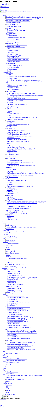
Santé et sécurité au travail (9, 120)
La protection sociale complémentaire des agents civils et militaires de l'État (14, 146)
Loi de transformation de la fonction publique (11, 33)
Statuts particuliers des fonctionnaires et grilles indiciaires (12, 187)
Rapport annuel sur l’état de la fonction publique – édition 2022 (13, 270)
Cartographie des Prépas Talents (9, 239)
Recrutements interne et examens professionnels (12, 279)
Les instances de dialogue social (11, 207)
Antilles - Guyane (8, 384)
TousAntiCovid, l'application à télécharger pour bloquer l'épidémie (13, 26)
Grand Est (7, 387)
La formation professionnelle (9, 73)
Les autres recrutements (5, 242)
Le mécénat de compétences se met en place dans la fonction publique (15, 100)
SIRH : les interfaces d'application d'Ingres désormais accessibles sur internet (16, 37)
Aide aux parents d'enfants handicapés (10, 373)
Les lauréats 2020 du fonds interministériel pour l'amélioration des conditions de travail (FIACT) (18, 58)
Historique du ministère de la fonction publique (12, 50)
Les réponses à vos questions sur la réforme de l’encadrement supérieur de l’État (16, 180)
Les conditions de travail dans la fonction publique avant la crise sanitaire (15, 296)
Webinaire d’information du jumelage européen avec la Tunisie (14, 160)
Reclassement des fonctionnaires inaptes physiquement (12, 116)
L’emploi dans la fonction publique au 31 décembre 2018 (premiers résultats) (16, 318)
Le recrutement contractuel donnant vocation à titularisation (12, 253)
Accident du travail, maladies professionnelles (12, 280)
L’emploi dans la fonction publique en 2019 (12, 299)
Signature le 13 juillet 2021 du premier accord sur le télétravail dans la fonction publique (17, 213)
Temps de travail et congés (6, 209)
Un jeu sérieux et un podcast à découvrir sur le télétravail (13, 212)
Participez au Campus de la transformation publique (13, 39)
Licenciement (9, 115)
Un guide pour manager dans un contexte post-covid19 (12, 24)
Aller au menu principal (4, 3)
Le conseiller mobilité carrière (10, 106)
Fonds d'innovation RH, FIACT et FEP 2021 (12, 57)
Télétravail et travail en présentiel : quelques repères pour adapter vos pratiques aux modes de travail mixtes (18, 21)
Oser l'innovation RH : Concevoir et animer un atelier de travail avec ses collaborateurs (16, 358)
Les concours (4, 223)
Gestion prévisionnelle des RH (10, 102)
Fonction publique (4, 14)
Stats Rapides (7, 306)
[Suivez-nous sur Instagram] (3, 9)
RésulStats (7, 329)
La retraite (8, 112)
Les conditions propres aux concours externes (11, 224)
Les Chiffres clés (8, 292)
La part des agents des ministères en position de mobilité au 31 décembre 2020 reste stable (17, 310)
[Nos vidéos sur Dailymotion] (3, 10)
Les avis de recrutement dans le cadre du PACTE (13, 248)
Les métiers (4, 257)
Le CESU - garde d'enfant (9, 371)
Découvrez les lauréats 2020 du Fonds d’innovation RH (13, 61)
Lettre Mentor (4, 366)
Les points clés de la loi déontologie (11, 196)
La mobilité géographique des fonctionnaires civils (13, 301)
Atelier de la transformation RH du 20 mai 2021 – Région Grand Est (15, 132)
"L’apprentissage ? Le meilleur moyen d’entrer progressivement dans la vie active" (15, 264)
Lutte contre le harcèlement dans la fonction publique (13, 192)
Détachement (8, 83)
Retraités (4, 374)
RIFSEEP (8, 145)
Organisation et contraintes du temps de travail (12, 303)
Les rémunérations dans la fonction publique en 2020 (13, 274)
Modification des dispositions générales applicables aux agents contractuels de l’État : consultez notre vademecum (20, 186)
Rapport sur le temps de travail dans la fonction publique (12, 210)
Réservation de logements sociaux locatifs (10, 378)
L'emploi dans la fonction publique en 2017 (12, 304)
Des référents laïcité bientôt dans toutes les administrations (14, 67)
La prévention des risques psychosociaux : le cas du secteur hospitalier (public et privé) (17, 341)
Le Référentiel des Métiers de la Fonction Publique (9, 394)
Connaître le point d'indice (10, 155)
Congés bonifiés (9, 217)
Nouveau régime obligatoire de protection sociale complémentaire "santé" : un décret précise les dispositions (19, 149)
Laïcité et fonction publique (9, 64)
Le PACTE (7, 247)
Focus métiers (7, 260)
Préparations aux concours (6, 230)
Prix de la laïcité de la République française (12, 69)
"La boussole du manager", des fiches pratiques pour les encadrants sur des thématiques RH (16, 359)
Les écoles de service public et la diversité (12, 96)
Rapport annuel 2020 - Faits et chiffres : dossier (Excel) (13, 287)
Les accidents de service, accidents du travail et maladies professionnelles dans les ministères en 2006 (18, 338)
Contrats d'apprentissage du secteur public (11, 266)
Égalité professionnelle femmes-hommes (12, 78)
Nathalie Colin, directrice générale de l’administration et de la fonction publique (16, 47)
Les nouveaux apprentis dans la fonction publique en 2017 (14, 323)
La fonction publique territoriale (9, 43)
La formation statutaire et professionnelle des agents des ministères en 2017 (15, 320)
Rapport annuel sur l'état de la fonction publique (8, 269)
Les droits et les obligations (10, 193)
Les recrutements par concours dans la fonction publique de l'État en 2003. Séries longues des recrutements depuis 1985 (21, 330)
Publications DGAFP (4, 355)
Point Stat (7, 295)
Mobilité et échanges (8, 176)
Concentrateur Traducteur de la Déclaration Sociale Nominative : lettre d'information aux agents (18, 141)
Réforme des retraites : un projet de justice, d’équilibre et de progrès (15, 44)
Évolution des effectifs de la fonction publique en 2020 (13, 271)
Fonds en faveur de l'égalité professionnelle (12, 77)
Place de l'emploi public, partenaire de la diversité (13, 94)
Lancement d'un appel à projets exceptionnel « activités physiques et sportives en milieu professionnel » (19, 53)
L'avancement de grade (10, 109)
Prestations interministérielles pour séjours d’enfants (12, 380)
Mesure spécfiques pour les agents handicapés (12, 86)
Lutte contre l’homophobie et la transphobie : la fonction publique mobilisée (16, 98)
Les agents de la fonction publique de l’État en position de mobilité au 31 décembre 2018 (17, 321)
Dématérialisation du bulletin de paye (11, 157)
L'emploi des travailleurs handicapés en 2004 (12, 336)
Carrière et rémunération (10, 184)
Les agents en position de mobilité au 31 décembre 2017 (13, 322)
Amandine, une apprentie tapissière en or (10, 265)
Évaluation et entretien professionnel (11, 110)
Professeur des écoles (9, 262)
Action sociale (3, 367)
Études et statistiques (9, 123)
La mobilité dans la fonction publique (7, 383)
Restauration (4, 368)
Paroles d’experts (9, 74)
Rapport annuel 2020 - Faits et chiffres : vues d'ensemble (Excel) (14, 288)
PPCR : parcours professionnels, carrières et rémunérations (12, 142)
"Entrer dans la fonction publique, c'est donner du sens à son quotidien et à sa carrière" (17, 258)
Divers (4, 351)
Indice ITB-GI (4, 294)
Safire (2, 221)
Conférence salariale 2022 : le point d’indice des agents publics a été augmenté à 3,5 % (17, 45)
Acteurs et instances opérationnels (11, 121)
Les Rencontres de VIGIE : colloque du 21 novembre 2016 (12, 362)
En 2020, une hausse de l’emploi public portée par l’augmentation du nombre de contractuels (17, 297)
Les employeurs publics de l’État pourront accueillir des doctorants (15, 119)
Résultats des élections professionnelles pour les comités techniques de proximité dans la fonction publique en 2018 (20, 317)
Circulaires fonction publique (10, 32)
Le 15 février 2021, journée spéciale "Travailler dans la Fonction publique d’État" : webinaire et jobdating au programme (21, 93)
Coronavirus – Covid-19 (6, 15)
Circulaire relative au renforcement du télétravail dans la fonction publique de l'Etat (15, 25)
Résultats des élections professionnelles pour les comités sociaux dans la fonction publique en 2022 (18, 307)
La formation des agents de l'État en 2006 (12, 335)
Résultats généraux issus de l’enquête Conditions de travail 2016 (13, 353)
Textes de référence (9, 70)
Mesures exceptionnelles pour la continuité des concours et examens (13, 22)
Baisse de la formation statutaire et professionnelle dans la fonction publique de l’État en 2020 (18, 325)
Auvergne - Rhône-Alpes (9, 385)
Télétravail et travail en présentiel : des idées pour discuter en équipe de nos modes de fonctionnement (17, 20)
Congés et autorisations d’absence (11, 218)
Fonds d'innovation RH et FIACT (10, 52)
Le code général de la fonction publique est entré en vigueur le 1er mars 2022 (16, 30)
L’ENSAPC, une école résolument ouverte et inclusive (13, 97)
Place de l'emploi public (4, 382)
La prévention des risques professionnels (12, 125)
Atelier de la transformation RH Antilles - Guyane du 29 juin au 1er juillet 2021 (16, 130)
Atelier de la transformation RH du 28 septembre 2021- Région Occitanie (15, 129)
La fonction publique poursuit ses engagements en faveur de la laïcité (15, 65)
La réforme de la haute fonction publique (10, 63)
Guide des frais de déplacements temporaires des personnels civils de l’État (15, 144)
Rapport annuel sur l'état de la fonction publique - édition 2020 (13, 286)
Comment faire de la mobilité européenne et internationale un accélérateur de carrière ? (17, 139)
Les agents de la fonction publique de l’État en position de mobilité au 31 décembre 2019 (17, 316)
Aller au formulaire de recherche (5, 4)
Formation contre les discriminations (11, 92)
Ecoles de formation (5, 234)
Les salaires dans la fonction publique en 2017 (12, 326)
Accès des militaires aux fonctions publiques (11, 250)
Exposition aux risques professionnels (11, 281)
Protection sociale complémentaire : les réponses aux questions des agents (15, 147)
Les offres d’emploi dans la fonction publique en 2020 (13, 313)
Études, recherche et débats (9, 340)
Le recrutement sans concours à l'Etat (10, 245)
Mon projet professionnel (6, 391)
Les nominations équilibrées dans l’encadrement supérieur (14, 79)
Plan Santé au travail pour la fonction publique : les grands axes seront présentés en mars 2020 (18, 124)
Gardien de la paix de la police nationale (12, 261)
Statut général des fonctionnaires (9, 191)
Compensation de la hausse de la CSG (11, 150)
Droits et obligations (9, 185)
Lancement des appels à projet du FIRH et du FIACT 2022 (14, 55)
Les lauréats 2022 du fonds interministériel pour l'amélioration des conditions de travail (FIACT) (18, 59)
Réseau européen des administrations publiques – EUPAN (14, 161)
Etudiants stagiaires (8, 263)
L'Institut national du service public (11, 236)
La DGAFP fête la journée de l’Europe (11, 163)
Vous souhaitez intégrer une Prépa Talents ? (11, 240)
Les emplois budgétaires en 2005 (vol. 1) (12, 339)
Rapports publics (5, 357)
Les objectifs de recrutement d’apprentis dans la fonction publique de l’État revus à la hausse (16, 267)
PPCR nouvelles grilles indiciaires (11, 188)
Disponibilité (8, 84)
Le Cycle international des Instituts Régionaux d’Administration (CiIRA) (15, 170)
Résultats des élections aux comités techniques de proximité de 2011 (15, 347)
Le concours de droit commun (9, 252)
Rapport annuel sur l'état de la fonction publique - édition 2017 (14, 291)
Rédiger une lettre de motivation (9, 393)
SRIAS (4, 369)
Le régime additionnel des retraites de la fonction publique (12, 154)
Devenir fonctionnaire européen (11, 244)
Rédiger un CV (8, 392)
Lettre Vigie (4, 361)
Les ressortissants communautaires (10, 229)
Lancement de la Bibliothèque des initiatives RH (12, 35)
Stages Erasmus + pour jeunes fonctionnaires (12, 177)
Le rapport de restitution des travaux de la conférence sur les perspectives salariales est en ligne (18, 208)
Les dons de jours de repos (9, 214)
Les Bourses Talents (8, 232)
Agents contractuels (8, 183)
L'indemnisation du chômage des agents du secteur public (13, 113)
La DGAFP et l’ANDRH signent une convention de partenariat (14, 51)
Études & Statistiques (4, 268)
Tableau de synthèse (9, 289)
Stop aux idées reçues (9, 41)
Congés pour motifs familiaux (10, 216)
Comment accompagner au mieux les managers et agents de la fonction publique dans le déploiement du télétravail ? (20, 136)
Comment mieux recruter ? (10, 137)
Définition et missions (9, 182)
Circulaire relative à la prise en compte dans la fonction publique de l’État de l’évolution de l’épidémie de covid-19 (19, 19)
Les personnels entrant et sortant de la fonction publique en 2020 (13, 293)
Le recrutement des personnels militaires (10, 251)
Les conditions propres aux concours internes (11, 225)
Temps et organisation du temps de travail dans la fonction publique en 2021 (16, 276)
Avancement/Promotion (8, 108)
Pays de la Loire (8, 390)
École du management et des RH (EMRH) (11, 128)
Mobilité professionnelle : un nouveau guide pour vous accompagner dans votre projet (17, 104)
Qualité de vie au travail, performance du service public (13, 138)
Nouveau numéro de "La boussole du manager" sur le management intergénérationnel (15, 360)
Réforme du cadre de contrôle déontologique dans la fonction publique (15, 199)
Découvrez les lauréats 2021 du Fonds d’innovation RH (13, 56)
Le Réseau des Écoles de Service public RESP (11, 237)
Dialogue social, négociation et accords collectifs (11, 200)
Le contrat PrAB (8, 233)
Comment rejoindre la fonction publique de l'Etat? (13, 42)
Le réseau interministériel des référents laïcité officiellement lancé (14, 66)
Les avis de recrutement (10, 246)
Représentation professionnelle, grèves (11, 282)
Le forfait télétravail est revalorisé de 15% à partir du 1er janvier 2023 (15, 211)
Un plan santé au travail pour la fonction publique (13, 122)
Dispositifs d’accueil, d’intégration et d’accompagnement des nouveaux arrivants (16, 118)
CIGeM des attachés (9, 190)
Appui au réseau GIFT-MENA (10, 168)
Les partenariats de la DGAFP (10, 171)
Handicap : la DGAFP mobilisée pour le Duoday (13, 89)
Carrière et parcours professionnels (7, 72)
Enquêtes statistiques (5, 354)
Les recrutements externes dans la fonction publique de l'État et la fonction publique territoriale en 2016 (19, 302)
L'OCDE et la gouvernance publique (11, 169)
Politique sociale (9, 283)
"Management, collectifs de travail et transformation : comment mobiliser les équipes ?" (17, 134)
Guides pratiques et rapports (10, 68)
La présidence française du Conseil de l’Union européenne (12, 174)
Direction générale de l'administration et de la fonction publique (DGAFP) (14, 46)
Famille (4, 370)
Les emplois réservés (8, 249)
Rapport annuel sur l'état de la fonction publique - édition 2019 (14, 290)
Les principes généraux (8, 256)
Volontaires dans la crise (9, 28)
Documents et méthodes (8, 343)
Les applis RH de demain (10, 38)
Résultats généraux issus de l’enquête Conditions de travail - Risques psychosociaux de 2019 (16, 352)
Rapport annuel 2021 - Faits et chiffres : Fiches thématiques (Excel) (15, 284)
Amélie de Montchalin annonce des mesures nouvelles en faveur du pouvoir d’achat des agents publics (19, 206)
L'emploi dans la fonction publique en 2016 (12, 305)
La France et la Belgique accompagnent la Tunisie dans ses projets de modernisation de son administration (18, 159)
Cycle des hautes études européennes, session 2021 (13, 164)
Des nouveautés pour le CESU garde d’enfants (12, 372)
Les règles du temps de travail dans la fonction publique (13, 219)
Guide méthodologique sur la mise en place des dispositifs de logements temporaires (15, 379)
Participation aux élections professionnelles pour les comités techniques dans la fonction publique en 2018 (19, 327)
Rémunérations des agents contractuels (10, 158)
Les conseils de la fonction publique (11, 205)
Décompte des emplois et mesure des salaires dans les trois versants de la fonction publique (17, 344)
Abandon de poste (9, 111)
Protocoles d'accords (5, 356)
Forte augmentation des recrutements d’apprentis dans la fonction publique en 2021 (16, 309)
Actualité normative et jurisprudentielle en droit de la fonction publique (14, 29)
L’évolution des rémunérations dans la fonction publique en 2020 (14, 275)
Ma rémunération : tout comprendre (11, 156)
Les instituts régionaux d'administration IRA (12, 235)
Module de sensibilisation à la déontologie (12, 198)
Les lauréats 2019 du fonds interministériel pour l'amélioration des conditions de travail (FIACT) (18, 60)
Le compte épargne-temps (10, 220)
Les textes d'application (10, 197)
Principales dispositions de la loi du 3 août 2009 (12, 107)
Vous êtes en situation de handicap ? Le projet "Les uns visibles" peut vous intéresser (17, 85)
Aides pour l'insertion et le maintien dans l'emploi (13, 87)
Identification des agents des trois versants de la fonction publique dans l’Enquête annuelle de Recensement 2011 (20, 345)
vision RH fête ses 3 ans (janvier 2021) (10, 365)
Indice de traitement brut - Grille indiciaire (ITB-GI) (13, 312)
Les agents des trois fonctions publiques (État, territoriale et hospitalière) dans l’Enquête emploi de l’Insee (19, 346)
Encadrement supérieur (8, 179)
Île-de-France (7, 388)
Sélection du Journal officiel (10, 31)
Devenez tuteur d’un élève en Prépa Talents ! (11, 241)
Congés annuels (9, 215)
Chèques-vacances (8, 381)
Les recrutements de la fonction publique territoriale (13, 243)
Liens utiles (7, 254)
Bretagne (7, 386)
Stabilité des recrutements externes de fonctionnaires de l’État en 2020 (15, 308)
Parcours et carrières (9, 181)
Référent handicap (9, 90)
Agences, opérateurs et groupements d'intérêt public (12, 194)
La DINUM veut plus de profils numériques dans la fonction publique (15, 103)
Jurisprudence (9, 71)
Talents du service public (6, 238)
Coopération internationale (9, 167)
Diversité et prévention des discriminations (11, 91)
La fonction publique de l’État (9, 40)
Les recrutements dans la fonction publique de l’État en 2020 (14, 273)
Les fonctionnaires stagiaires (9, 228)
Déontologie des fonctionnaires (9, 195)
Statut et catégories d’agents (6, 178)
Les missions (8, 48)
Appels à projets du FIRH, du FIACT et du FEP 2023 (13, 54)
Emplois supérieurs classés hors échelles (12, 189)
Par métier (8, 152)
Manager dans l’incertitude (10, 135)
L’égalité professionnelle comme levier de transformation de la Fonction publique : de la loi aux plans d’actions (20, 133)
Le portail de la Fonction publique (29, 11)
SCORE (3, 222)
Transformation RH (8, 34)
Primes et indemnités (8, 143)
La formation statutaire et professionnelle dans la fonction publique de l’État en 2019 (17, 315)
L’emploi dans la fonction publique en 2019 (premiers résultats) (14, 314)
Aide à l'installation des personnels (10, 377)
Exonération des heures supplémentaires (12, 151)
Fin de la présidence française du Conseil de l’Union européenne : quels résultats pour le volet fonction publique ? (20, 175)
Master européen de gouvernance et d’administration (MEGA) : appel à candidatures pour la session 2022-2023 (20, 162)
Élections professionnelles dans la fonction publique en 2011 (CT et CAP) (15, 348)
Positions (7, 82)
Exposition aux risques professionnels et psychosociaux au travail (14, 300)
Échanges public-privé (8, 126)
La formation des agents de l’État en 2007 (12, 334)
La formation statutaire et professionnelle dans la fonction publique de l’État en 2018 (17, 319)
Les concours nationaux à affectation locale (11, 226)
